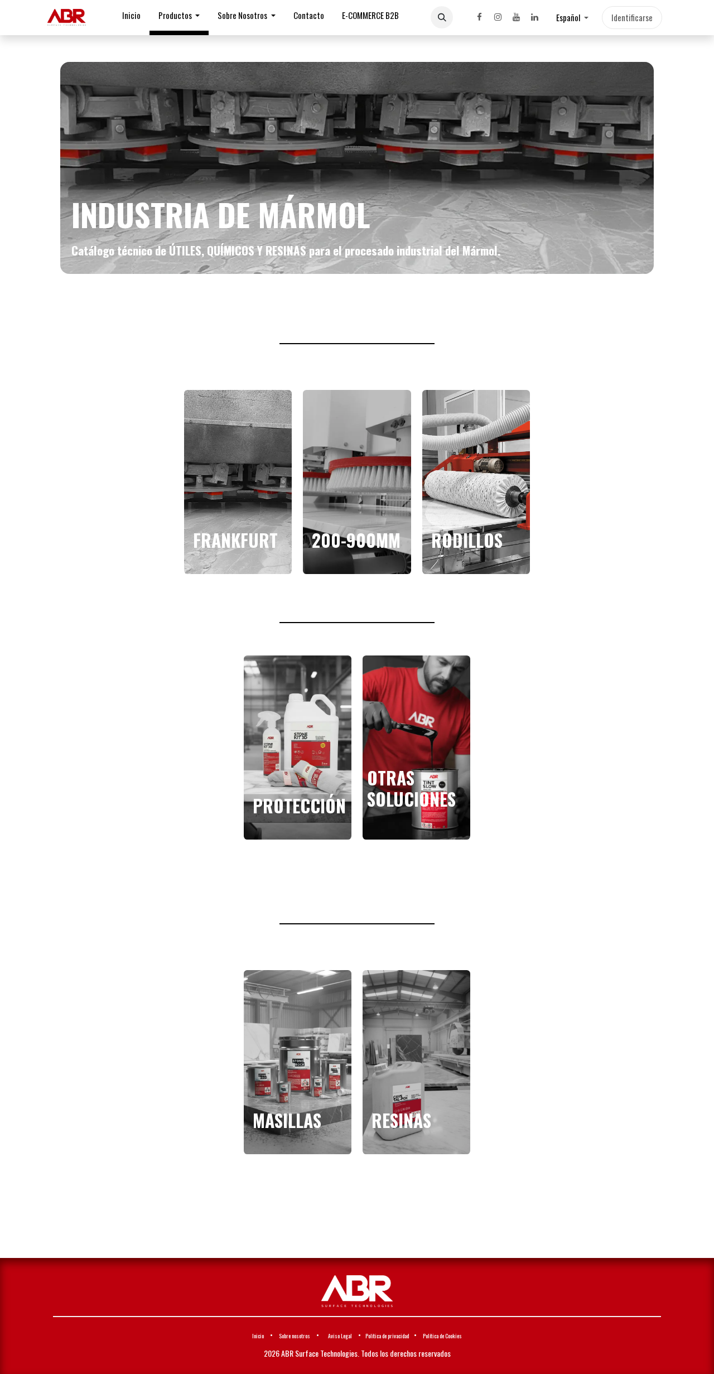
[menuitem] (131, 17)
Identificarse (632, 17)
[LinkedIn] (534, 17)
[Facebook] (479, 17)
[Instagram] (497, 17)
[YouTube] (516, 17)
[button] (442, 17)
